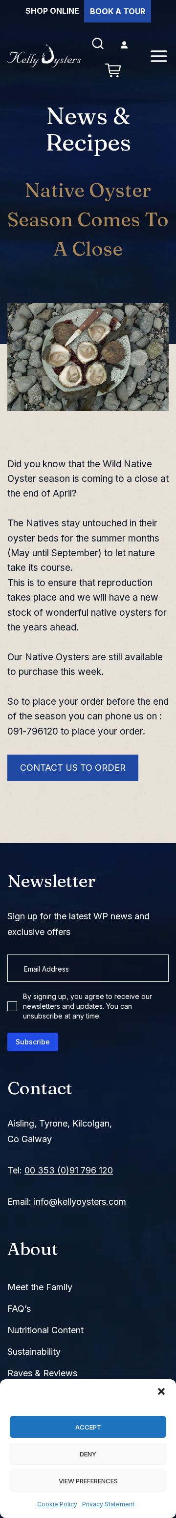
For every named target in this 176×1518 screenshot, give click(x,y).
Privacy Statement (108, 1504)
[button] (161, 1391)
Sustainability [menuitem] (34, 1351)
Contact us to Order (73, 767)
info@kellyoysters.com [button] (80, 1201)
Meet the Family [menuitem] (39, 1287)
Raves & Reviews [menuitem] (42, 1373)
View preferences (88, 1481)
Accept (88, 1427)
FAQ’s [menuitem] (19, 1308)
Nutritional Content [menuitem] (45, 1330)
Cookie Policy (57, 1504)
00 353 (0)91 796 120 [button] (68, 1170)
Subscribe (33, 1042)
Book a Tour (117, 11)
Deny (88, 1454)
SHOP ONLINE (52, 11)
